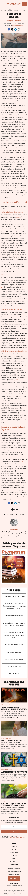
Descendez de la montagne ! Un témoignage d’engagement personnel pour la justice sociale (14, 606)
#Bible (2, 705)
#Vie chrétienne (18, 20)
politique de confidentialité (17, 837)
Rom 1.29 (18, 217)
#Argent (6, 705)
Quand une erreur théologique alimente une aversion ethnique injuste (14, 635)
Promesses (3, 10)
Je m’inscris (14, 832)
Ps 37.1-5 (8, 499)
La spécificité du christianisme (14, 772)
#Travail (11, 705)
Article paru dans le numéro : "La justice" (14, 545)
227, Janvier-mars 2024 (17, 25)
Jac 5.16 (21, 461)
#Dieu (9, 738)
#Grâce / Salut (4, 738)
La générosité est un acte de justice (14, 596)
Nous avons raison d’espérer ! (14, 616)
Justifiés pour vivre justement (14, 659)
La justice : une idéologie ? (14, 666)
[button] (3, 4)
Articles (10, 10)
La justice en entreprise (14, 652)
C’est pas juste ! (14, 674)
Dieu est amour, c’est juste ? (14, 645)
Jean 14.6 (17, 380)
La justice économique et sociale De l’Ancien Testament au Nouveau (13, 709)
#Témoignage (10, 20)
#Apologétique (8, 769)
